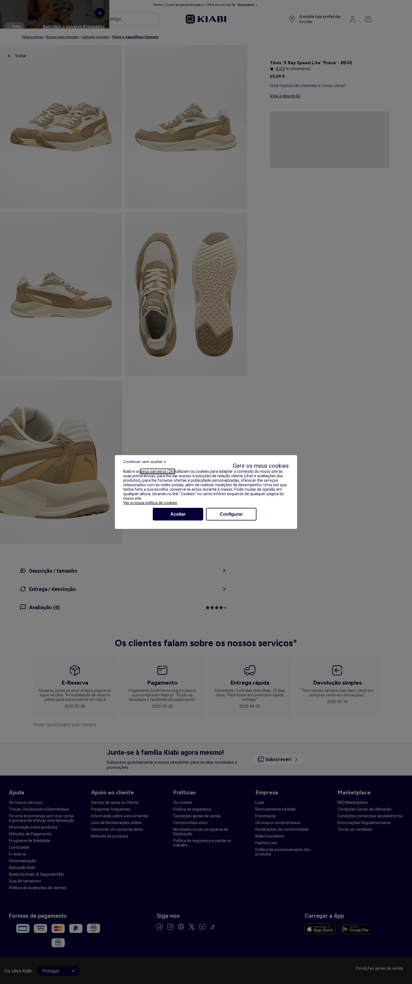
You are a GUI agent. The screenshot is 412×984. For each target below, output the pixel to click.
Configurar (231, 514)
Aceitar (178, 514)
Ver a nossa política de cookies (150, 503)
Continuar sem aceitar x (144, 461)
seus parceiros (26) (158, 471)
